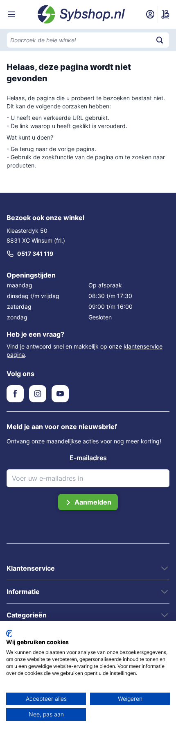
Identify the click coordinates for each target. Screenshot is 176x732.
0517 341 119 (35, 253)
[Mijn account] (150, 14)
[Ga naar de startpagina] (81, 14)
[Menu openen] (11, 14)
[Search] (159, 40)
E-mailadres (88, 458)
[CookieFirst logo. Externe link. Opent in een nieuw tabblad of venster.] (9, 633)
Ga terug (22, 148)
